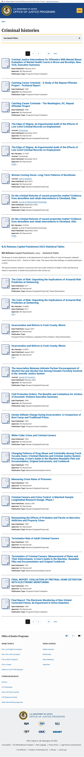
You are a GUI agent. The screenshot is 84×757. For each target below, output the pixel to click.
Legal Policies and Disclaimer (71, 745)
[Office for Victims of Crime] (42, 733)
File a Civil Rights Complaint (12, 649)
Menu (79, 10)
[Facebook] (68, 637)
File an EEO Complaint (10, 659)
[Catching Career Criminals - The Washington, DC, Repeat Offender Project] (6, 112)
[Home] (34, 10)
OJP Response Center (9, 697)
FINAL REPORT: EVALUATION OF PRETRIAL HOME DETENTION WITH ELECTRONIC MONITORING (46, 581)
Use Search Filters (11, 38)
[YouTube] (80, 637)
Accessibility (6, 745)
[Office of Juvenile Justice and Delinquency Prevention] (26, 733)
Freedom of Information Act (38, 750)
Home (3, 21)
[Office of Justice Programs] (7, 11)
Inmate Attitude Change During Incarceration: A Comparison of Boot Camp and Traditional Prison (46, 416)
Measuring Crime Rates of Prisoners (31, 479)
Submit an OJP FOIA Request (12, 669)
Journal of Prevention (27, 377)
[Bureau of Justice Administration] (26, 725)
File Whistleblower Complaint (23, 745)
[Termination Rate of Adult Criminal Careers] (6, 547)
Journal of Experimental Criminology (33, 202)
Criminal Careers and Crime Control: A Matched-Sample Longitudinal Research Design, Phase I (42, 498)
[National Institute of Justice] (57, 725)
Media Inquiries (48, 649)
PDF (13, 314)
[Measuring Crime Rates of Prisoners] (6, 488)
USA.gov (53, 750)
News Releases (48, 659)
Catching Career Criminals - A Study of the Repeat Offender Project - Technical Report (44, 84)
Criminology (23, 130)
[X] (74, 637)
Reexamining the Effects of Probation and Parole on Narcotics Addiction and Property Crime (45, 519)
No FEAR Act (21, 750)
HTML (13, 164)
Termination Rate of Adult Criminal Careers (35, 538)
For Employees (7, 687)
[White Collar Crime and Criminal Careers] (6, 444)
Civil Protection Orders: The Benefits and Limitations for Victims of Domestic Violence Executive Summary (46, 395)
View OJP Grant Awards (10, 692)
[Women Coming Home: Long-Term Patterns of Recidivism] (6, 183)
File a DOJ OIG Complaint (11, 654)
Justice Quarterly (25, 179)
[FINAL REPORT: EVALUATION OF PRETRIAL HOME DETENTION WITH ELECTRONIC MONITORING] (6, 588)
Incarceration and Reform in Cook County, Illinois (38, 325)
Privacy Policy (53, 745)
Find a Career (6, 664)
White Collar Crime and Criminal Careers (33, 435)
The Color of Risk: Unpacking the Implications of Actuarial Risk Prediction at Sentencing (46, 281)
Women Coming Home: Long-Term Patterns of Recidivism (43, 175)
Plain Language (41, 745)
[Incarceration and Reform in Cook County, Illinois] (6, 333)
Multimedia (47, 654)
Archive (4, 682)
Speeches (46, 664)
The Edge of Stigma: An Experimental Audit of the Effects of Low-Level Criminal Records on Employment (44, 125)
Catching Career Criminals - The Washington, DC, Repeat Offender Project (42, 105)
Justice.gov (63, 750)
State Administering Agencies (12, 702)
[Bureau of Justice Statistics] (42, 726)
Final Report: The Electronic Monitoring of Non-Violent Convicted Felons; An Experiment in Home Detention (41, 601)
